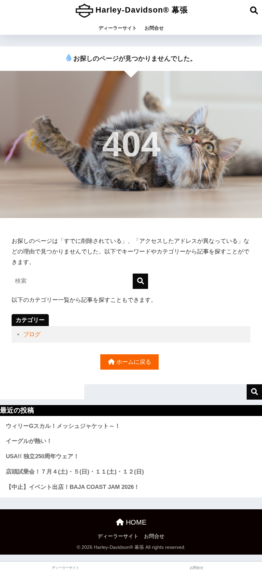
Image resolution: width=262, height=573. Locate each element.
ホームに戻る (133, 362)
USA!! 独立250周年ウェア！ (42, 456)
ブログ (32, 334)
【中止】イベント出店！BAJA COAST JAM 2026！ (73, 487)
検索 (254, 392)
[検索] (140, 281)
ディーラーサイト (118, 28)
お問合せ (154, 28)
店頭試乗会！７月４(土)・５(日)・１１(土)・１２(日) (75, 471)
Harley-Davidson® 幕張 (140, 9)
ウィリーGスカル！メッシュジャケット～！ (63, 426)
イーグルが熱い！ (29, 441)
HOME (135, 522)
